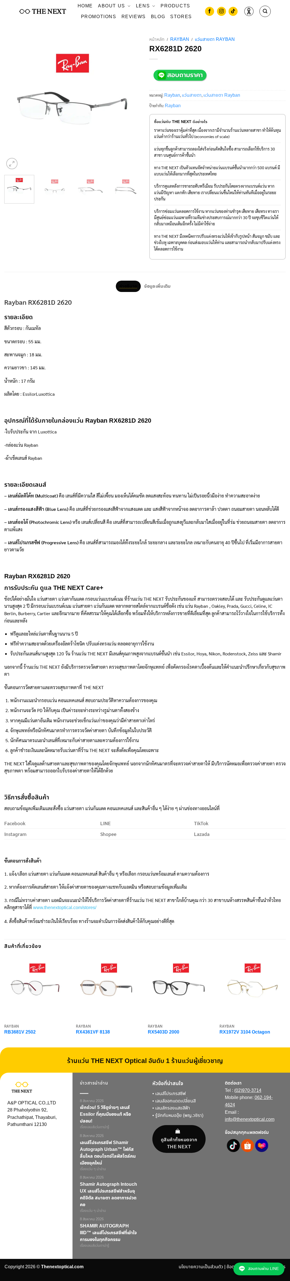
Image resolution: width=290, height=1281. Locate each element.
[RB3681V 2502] (37, 987)
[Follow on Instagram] (221, 12)
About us (111, 6)
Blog (158, 17)
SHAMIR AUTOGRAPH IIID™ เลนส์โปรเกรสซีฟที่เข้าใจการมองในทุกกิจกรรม (108, 1233)
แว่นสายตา (192, 95)
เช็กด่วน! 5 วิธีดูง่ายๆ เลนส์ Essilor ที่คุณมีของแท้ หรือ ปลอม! (105, 1114)
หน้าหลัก (157, 39)
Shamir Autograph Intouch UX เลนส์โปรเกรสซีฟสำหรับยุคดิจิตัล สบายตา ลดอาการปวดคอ (108, 1194)
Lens (143, 6)
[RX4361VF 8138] (109, 987)
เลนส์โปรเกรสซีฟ (170, 1094)
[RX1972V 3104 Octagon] (252, 987)
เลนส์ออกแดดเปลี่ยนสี (175, 1101)
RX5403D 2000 (163, 1033)
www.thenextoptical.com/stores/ (64, 908)
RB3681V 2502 (20, 1033)
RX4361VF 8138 (93, 1033)
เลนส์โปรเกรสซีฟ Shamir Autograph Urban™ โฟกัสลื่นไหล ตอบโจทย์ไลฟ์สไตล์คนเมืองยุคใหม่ (108, 1152)
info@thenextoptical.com (249, 1119)
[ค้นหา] (265, 11)
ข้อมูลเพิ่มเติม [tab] (157, 286)
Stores (181, 17)
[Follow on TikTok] (233, 12)
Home (85, 6)
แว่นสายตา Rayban (215, 39)
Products (175, 6)
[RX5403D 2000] (181, 987)
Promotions (98, 17)
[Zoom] (12, 163)
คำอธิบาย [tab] (128, 286)
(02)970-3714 (247, 1090)
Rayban (179, 39)
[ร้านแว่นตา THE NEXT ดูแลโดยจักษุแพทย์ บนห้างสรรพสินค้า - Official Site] (43, 11)
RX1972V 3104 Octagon (244, 1033)
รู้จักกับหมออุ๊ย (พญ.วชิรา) (179, 1115)
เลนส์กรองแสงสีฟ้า (172, 1108)
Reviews (133, 17)
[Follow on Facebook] (209, 12)
